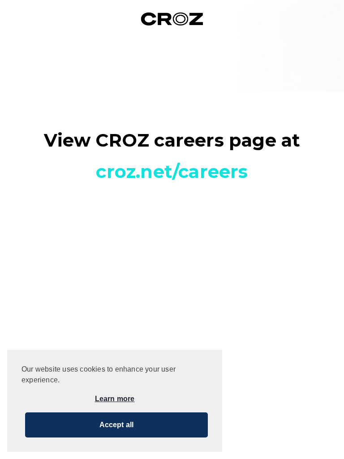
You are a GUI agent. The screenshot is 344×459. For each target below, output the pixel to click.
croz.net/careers (172, 171)
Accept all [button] (116, 425)
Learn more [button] (115, 399)
